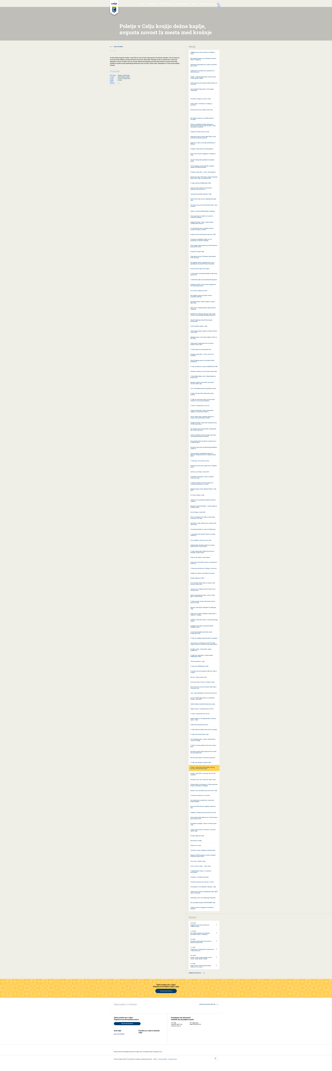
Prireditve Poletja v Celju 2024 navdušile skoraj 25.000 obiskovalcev (203, 423)
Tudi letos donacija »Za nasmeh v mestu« (202, 882)
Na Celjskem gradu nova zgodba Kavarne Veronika (202, 118)
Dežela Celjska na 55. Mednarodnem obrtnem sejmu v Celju (203, 719)
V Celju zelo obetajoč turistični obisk (200, 762)
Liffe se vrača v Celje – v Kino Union (200, 866)
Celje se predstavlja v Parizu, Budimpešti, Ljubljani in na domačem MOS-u (201, 411)
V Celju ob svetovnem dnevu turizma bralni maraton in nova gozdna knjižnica (202, 400)
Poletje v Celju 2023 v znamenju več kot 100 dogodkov (202, 774)
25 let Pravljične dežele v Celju (198, 326)
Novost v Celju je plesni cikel (198, 677)
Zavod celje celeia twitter (207, 1004)
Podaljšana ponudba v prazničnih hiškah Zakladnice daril (201, 626)
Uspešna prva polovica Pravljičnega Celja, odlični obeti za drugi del (204, 892)
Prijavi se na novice (166, 991)
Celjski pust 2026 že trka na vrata (199, 132)
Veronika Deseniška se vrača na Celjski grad (202, 529)
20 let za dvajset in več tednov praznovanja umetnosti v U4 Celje (202, 517)
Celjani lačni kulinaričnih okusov (199, 724)
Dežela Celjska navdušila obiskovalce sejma (202, 704)
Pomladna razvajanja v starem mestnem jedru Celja (203, 824)
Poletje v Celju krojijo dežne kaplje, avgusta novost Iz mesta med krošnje (202, 768)
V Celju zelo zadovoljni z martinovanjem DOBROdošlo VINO (201, 655)
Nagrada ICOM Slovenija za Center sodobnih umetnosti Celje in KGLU (203, 855)
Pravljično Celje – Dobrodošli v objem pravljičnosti (200, 649)
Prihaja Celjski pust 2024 (197, 578)
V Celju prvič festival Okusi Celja (199, 734)
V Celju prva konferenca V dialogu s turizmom (203, 568)
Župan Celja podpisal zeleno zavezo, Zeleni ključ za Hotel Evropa (202, 595)
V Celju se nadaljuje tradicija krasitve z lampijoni (203, 638)
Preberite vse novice (195, 973)
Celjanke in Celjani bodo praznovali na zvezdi (203, 812)
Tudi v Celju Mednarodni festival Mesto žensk (203, 388)
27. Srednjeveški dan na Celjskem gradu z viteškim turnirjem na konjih (202, 229)
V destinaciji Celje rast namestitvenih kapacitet (203, 279)
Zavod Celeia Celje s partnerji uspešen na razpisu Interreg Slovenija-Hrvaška (202, 417)
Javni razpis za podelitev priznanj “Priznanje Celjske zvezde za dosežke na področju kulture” (203, 643)
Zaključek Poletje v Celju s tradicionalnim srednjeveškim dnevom (201, 222)
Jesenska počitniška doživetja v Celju (200, 194)
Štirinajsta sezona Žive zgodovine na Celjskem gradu (203, 466)
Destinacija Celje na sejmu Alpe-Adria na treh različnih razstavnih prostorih (203, 137)
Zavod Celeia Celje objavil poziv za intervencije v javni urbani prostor (204, 818)
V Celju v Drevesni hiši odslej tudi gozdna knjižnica (202, 394)
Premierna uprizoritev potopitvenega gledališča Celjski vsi (203, 448)
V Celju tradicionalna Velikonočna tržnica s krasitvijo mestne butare (202, 551)
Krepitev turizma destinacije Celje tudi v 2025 (203, 234)
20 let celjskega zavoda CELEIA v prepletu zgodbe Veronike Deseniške (202, 166)
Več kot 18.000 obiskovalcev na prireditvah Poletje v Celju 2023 (202, 698)
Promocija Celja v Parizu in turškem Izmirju (202, 682)
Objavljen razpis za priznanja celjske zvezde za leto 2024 (203, 337)
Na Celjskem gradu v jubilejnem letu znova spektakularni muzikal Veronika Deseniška (202, 263)
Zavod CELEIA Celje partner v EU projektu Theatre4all (202, 89)
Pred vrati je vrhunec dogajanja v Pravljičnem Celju (203, 154)
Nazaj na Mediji (118, 46)
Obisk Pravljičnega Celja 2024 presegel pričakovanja (201, 320)
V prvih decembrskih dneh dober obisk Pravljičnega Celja (201, 632)
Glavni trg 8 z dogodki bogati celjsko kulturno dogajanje (203, 308)
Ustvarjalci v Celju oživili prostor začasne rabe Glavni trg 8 (203, 523)
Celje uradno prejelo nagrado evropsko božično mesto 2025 (203, 331)
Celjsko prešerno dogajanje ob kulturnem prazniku (202, 908)
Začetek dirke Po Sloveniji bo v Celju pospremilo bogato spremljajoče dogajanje (204, 785)
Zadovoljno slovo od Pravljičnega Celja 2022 (202, 898)
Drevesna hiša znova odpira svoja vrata (201, 110)
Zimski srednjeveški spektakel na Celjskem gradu (202, 160)
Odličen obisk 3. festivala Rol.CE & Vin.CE (202, 709)
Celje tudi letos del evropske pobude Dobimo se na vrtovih (203, 83)
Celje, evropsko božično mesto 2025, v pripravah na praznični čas (201, 188)
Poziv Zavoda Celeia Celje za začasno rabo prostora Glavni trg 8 (202, 583)
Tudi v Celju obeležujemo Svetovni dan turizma (203, 693)
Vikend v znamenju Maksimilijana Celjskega (202, 211)
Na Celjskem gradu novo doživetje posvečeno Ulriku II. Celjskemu (203, 59)
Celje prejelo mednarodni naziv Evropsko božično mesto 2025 (201, 344)
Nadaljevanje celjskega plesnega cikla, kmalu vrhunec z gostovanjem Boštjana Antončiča (202, 314)
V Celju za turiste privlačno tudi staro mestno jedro (203, 746)
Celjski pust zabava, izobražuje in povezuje (202, 573)
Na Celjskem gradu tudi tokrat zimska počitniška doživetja (201, 296)
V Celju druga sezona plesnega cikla (200, 349)
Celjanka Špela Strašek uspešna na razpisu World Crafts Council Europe (202, 545)
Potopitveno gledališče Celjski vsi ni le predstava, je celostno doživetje (201, 240)
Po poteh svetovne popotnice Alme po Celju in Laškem (203, 671)
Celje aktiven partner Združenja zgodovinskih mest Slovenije (203, 257)
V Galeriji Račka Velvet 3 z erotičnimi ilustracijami (200, 871)
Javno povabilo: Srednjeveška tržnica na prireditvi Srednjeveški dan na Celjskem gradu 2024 (203, 455)
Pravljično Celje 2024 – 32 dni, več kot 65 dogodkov (201, 354)
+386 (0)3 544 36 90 (195, 1024)
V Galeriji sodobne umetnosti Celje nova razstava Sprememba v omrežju (201, 483)
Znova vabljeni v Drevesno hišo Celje (200, 540)
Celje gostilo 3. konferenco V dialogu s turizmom (201, 104)
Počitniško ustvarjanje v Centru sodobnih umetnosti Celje (202, 477)
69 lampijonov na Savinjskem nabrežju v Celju (203, 887)
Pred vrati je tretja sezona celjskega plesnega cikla (203, 199)
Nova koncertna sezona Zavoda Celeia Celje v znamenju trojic (203, 687)
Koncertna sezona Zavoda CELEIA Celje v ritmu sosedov (203, 205)
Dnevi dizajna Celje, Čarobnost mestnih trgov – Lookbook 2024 (203, 441)
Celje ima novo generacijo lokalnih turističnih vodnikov (203, 500)
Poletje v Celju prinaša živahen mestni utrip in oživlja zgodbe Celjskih (203, 77)
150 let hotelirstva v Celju (197, 661)
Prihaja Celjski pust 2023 (197, 836)
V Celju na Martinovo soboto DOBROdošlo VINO (204, 366)
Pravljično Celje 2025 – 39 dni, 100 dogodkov (203, 172)
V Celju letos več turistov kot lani (199, 461)
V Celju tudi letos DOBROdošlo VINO (200, 183)
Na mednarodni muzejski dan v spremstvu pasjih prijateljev (202, 800)
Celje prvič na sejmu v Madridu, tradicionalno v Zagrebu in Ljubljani (203, 614)
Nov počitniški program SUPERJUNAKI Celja (202, 902)
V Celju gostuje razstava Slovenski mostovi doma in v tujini (202, 602)
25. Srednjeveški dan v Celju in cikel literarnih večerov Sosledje (202, 739)
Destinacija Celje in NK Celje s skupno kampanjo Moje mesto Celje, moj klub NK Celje (204, 177)
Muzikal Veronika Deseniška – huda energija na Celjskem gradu (203, 506)
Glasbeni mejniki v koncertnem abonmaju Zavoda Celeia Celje (202, 383)
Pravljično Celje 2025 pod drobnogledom (201, 149)
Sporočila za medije (196, 840)
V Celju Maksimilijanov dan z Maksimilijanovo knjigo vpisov (203, 376)
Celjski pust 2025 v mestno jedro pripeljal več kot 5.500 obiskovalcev (203, 285)
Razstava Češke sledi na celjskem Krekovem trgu (203, 807)
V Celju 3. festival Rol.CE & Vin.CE (199, 713)
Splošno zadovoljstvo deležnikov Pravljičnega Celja (203, 608)
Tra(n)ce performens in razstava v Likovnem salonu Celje (203, 830)
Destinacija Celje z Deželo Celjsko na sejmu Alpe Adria (202, 302)
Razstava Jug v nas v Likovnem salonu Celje (203, 779)
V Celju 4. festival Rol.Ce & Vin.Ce (199, 405)
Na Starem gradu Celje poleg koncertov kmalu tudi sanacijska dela (203, 752)
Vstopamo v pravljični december (199, 877)
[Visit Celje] (114, 8)
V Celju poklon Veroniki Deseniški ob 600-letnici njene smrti (203, 274)
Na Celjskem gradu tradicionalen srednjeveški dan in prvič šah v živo (203, 429)
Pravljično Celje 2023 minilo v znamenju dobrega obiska (204, 620)
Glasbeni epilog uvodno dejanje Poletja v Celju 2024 (203, 489)
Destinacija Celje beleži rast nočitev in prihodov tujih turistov (203, 65)
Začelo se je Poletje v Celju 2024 (199, 472)
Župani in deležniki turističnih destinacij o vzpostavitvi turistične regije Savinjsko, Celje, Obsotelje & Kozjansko (203, 126)
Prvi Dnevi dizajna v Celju (197, 495)
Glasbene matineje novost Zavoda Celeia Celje (203, 371)
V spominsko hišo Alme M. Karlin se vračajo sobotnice (202, 534)
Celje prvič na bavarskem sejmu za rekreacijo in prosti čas (203, 562)
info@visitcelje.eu (176, 1026)
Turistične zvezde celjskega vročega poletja (202, 850)
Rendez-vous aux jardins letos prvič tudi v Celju (203, 790)
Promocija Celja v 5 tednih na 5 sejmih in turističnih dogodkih (201, 216)
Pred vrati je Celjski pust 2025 (198, 290)
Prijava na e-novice (195, 845)
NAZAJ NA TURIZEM (119, 1034)
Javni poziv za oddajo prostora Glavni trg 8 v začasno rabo (203, 589)
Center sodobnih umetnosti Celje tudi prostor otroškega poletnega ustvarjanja (203, 435)
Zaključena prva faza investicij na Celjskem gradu (202, 53)
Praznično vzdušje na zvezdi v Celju (200, 99)
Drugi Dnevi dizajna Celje (197, 251)
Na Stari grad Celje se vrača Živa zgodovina (202, 757)
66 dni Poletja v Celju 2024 (197, 512)
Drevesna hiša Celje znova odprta (199, 268)
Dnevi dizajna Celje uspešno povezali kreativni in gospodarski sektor (204, 246)
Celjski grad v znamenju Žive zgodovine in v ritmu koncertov (202, 71)
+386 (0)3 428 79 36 (176, 1024)
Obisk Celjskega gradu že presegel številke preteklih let (202, 361)
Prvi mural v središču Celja (197, 861)
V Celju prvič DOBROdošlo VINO (199, 666)
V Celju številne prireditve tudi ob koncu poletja (203, 729)
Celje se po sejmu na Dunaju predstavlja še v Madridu (203, 143)
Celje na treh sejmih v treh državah (200, 557)
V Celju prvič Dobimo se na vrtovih (200, 795)
